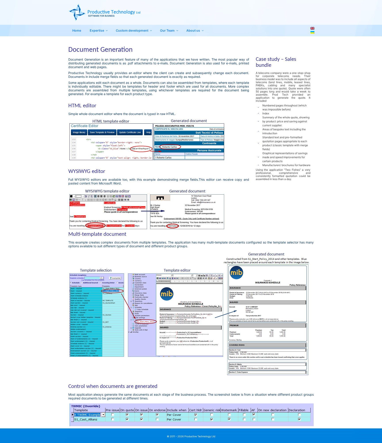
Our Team (167, 30)
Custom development (132, 30)
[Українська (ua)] (312, 32)
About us (193, 30)
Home (76, 30)
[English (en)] (312, 28)
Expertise (97, 30)
